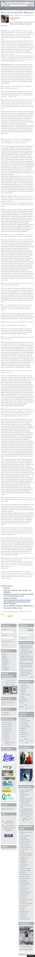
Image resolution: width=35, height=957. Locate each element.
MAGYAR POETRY (25, 726)
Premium (5, 660)
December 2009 (6, 726)
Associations (6, 667)
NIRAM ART (24, 859)
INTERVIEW (13, 19)
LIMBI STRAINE (25, 687)
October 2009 (6, 722)
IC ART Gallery (24, 849)
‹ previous (7, 742)
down (11, 616)
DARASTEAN (24, 890)
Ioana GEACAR (24, 864)
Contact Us (6, 669)
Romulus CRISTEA (25, 876)
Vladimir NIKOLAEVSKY (27, 903)
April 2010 (5, 734)
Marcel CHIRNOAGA (26, 836)
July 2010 (5, 739)
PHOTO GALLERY (25, 694)
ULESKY (23, 909)
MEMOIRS (23, 728)
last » (27, 708)
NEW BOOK (24, 732)
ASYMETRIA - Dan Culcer (27, 853)
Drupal (26, 954)
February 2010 (6, 730)
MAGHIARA (24, 689)
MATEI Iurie (23, 751)
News (4, 656)
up (8, 616)
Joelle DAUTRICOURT (26, 892)
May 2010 (5, 736)
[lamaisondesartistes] (8, 757)
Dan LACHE (23, 898)
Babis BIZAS (24, 917)
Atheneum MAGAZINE (26, 847)
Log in (24, 619)
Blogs (4, 665)
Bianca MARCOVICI (25, 874)
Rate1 (2, 614)
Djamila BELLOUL (25, 882)
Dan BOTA (23, 886)
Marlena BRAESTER (25, 870)
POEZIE (22, 696)
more (32, 822)
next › (9, 744)
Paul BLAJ (23, 866)
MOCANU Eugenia (25, 816)
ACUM (22, 851)
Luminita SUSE (24, 915)
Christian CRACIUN (25, 878)
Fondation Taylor (24, 843)
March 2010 (5, 732)
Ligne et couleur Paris (25, 845)
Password (4, 635)
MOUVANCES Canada (26, 855)
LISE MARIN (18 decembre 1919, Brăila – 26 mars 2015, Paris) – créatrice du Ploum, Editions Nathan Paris (27, 658)
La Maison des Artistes (26, 841)
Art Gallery (6, 662)
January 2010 (6, 728)
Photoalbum (6, 664)
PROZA (22, 702)
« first (25, 705)
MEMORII (23, 691)
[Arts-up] (7, 767)
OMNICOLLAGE (25, 734)
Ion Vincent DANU (25, 888)
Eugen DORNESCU (25, 894)
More (32, 677)
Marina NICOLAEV (25, 919)
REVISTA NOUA (25, 857)
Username (4, 629)
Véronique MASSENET (26, 899)
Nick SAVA (23, 907)
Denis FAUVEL (24, 896)
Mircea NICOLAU (25, 905)
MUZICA (23, 692)
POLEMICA (23, 698)
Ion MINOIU (24, 901)
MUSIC (22, 730)
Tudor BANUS (24, 880)
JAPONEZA (23, 685)
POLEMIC (23, 736)
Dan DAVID (23, 872)
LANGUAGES (24, 722)
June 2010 (5, 738)
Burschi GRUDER (25, 839)
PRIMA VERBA (24, 700)
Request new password (7, 641)
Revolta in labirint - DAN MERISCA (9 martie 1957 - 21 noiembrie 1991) (27, 647)
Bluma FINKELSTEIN (26, 868)
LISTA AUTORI (24, 724)
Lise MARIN (24, 838)
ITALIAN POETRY (25, 721)
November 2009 (6, 724)
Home (4, 654)
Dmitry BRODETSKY (26, 884)
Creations (5, 658)
